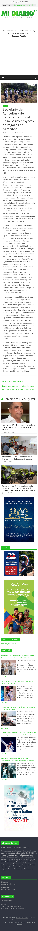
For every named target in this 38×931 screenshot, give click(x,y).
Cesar (5, 106)
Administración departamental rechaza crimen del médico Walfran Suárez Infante (18, 427)
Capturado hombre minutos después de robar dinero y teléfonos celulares (18, 389)
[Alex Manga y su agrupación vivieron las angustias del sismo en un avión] (8, 718)
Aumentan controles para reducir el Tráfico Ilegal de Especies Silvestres (17, 457)
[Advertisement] (19, 57)
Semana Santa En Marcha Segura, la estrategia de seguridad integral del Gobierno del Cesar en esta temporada (18, 488)
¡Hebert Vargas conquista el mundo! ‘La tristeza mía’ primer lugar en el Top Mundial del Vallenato (18, 734)
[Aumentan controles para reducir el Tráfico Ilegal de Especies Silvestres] (19, 437)
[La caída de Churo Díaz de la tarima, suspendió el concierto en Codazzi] (8, 693)
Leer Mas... (5, 677)
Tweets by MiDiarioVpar (9, 644)
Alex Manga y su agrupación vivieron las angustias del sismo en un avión (18, 708)
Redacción (19, 132)
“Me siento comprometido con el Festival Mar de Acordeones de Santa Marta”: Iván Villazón (17, 657)
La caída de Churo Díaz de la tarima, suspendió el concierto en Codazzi (18, 682)
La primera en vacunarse (14, 381)
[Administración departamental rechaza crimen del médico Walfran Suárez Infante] (15, 403)
